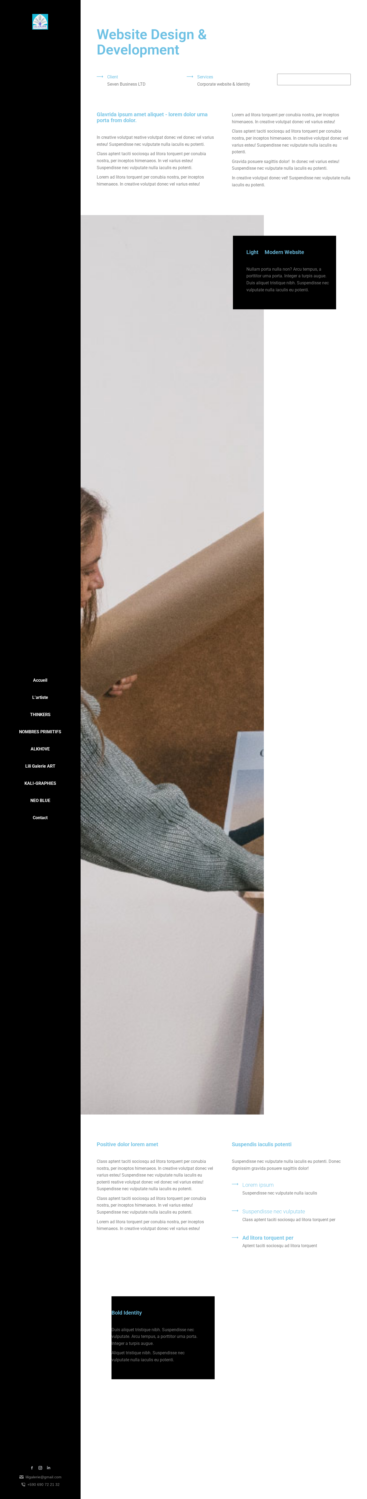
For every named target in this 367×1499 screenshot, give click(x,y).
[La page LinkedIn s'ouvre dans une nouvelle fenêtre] (48, 1467)
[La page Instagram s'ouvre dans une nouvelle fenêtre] (40, 1467)
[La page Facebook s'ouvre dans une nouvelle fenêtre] (31, 1467)
